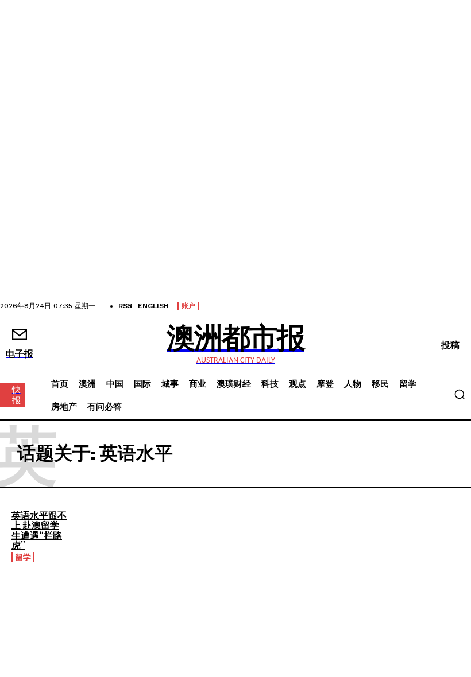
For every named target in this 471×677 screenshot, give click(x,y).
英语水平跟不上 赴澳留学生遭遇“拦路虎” (39, 530)
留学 (23, 557)
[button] (459, 394)
